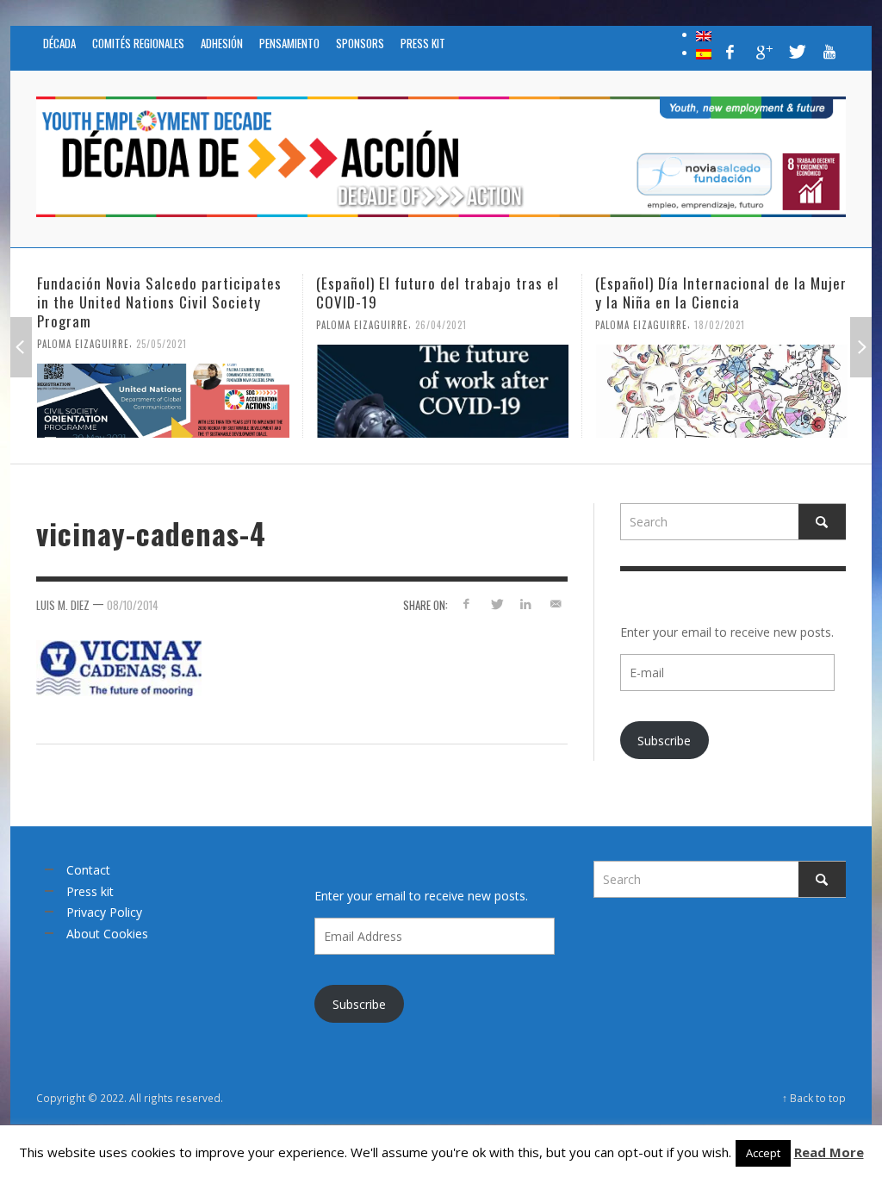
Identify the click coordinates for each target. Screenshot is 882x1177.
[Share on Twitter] (495, 604)
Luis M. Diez (63, 604)
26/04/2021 (441, 325)
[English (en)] (703, 34)
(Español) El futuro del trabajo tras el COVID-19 (437, 292)
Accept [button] (763, 1153)
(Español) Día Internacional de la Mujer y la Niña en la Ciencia (721, 292)
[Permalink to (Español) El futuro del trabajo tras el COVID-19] (442, 391)
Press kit (90, 891)
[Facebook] (730, 51)
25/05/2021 (161, 344)
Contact (88, 870)
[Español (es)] (703, 52)
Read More (829, 1152)
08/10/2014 (132, 604)
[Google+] (763, 51)
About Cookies (107, 933)
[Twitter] (796, 51)
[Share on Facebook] (466, 604)
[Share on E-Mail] (556, 604)
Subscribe (664, 740)
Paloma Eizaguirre (83, 344)
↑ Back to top (814, 1098)
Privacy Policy (104, 912)
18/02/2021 (719, 325)
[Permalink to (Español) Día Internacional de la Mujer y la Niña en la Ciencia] (721, 391)
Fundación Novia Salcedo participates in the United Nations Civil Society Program (159, 302)
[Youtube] (829, 51)
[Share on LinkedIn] (525, 604)
